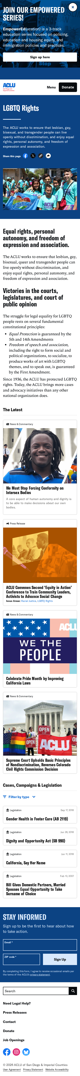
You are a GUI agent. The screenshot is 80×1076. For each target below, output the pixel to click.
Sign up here (40, 57)
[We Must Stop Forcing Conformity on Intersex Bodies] (40, 467)
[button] (40, 156)
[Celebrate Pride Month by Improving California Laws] (40, 648)
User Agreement (12, 1069)
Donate (68, 87)
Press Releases (15, 1012)
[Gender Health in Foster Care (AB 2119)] (40, 814)
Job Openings (13, 1040)
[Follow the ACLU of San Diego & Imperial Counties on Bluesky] (26, 1052)
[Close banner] (72, 7)
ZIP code (10, 956)
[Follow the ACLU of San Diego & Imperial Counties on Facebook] (6, 1052)
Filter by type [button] (19, 797)
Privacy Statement (33, 1069)
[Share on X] (33, 157)
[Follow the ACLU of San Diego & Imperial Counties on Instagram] (16, 1052)
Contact (9, 1022)
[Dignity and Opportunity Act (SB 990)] (40, 836)
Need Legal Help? (17, 1003)
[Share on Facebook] (25, 157)
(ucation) (22, 28)
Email (8, 942)
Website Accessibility (56, 1069)
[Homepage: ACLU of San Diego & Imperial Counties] (16, 87)
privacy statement (40, 974)
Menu (51, 87)
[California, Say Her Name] (40, 858)
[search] (73, 991)
